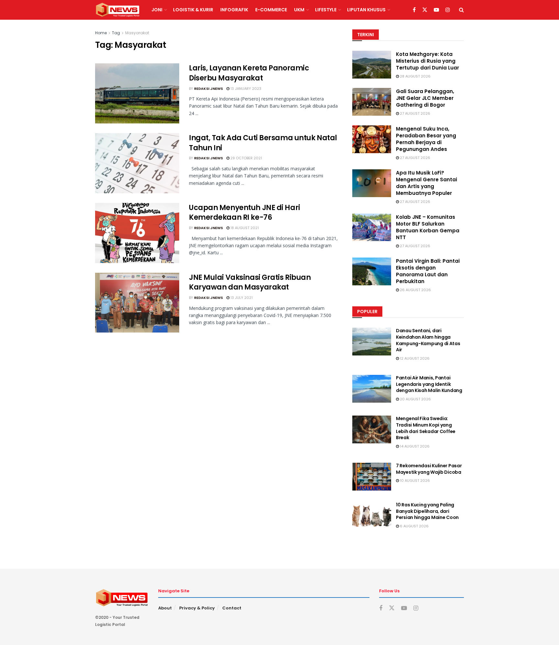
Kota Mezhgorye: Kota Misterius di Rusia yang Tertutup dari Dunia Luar (427, 61)
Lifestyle (325, 9)
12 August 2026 (414, 358)
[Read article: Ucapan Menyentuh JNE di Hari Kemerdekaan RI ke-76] (137, 233)
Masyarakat (137, 33)
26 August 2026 (415, 289)
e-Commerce (271, 9)
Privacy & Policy (197, 608)
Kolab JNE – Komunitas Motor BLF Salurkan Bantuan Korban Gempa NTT (427, 227)
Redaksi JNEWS (208, 88)
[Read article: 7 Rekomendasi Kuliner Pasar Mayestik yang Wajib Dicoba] (371, 477)
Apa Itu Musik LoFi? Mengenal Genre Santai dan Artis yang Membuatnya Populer (426, 182)
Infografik (234, 9)
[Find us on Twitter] (424, 10)
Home (101, 33)
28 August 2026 (415, 76)
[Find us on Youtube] (436, 10)
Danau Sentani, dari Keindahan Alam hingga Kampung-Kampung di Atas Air (428, 340)
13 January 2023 (245, 88)
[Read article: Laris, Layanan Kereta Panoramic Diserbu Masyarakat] (137, 93)
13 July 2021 (241, 297)
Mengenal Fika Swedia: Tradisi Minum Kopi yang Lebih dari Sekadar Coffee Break (425, 428)
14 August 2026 (414, 446)
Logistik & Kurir (193, 9)
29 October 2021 (245, 158)
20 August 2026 (415, 399)
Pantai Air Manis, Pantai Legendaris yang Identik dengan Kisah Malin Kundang (429, 384)
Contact (231, 608)
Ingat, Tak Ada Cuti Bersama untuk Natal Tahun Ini (263, 143)
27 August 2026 (414, 113)
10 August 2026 (414, 480)
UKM (299, 9)
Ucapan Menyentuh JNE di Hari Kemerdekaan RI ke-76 (244, 213)
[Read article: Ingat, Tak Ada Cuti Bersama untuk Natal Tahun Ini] (137, 163)
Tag (116, 33)
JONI (156, 9)
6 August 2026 (414, 526)
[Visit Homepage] (117, 10)
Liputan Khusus (366, 9)
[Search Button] (461, 10)
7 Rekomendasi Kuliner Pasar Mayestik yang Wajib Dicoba (429, 468)
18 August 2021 (244, 227)
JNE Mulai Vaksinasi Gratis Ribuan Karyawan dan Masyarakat (250, 282)
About (165, 608)
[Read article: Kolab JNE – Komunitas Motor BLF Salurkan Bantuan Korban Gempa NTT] (371, 227)
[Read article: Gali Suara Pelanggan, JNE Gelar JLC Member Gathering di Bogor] (371, 102)
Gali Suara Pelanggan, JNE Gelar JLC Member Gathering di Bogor (425, 98)
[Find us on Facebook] (414, 10)
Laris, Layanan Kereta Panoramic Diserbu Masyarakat (249, 73)
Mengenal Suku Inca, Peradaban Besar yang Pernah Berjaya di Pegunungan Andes (426, 139)
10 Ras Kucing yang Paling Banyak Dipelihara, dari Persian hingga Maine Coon (427, 511)
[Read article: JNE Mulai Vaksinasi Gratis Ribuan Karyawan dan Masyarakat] (137, 303)
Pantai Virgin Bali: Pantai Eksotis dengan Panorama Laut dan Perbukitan (428, 271)
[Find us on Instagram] (447, 10)
